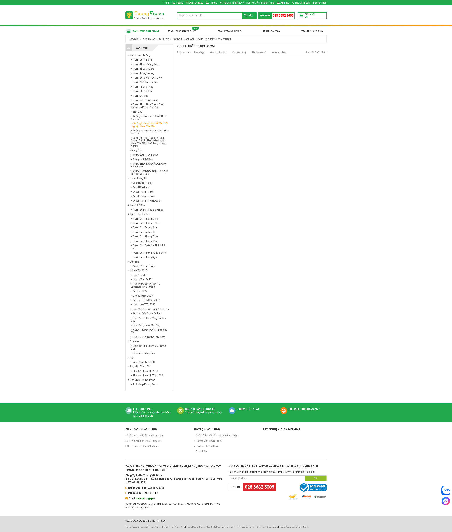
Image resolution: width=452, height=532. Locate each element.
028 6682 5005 (283, 15)
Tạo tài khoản (302, 2)
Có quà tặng (239, 52)
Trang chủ (133, 39)
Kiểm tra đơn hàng (264, 2)
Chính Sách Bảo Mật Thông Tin (144, 440)
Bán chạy (199, 52)
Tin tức (213, 2)
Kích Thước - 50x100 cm (156, 39)
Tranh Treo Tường (173, 2)
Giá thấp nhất (259, 52)
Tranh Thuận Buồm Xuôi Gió (246, 527)
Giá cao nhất (279, 52)
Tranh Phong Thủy (312, 31)
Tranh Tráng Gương (229, 31)
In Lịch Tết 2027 (194, 2)
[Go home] (144, 15)
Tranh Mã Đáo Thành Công (219, 527)
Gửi (316, 478)
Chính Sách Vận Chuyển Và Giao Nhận (217, 435)
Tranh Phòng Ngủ (176, 527)
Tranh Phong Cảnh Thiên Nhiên (294, 527)
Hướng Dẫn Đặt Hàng (207, 446)
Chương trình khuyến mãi (236, 2)
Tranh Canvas (271, 31)
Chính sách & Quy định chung (143, 446)
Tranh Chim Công (269, 527)
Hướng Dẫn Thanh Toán (209, 440)
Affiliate (284, 2)
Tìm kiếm (249, 15)
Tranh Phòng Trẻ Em (195, 527)
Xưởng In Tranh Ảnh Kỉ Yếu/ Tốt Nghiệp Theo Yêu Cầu (202, 39)
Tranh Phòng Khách (157, 527)
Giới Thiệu (201, 451)
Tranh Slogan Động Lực (182, 31)
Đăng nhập (320, 2)
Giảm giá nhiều (218, 52)
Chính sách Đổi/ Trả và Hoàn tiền (145, 435)
